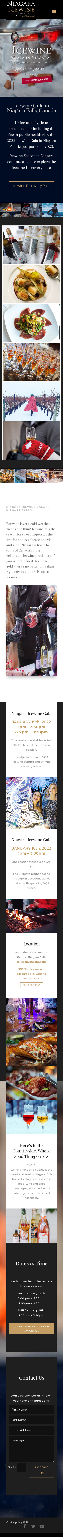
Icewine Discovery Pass (31, 185)
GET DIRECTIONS (31, 985)
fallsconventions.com (31, 961)
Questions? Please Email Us (31, 1329)
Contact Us (41, 1470)
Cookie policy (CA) (17, 1522)
